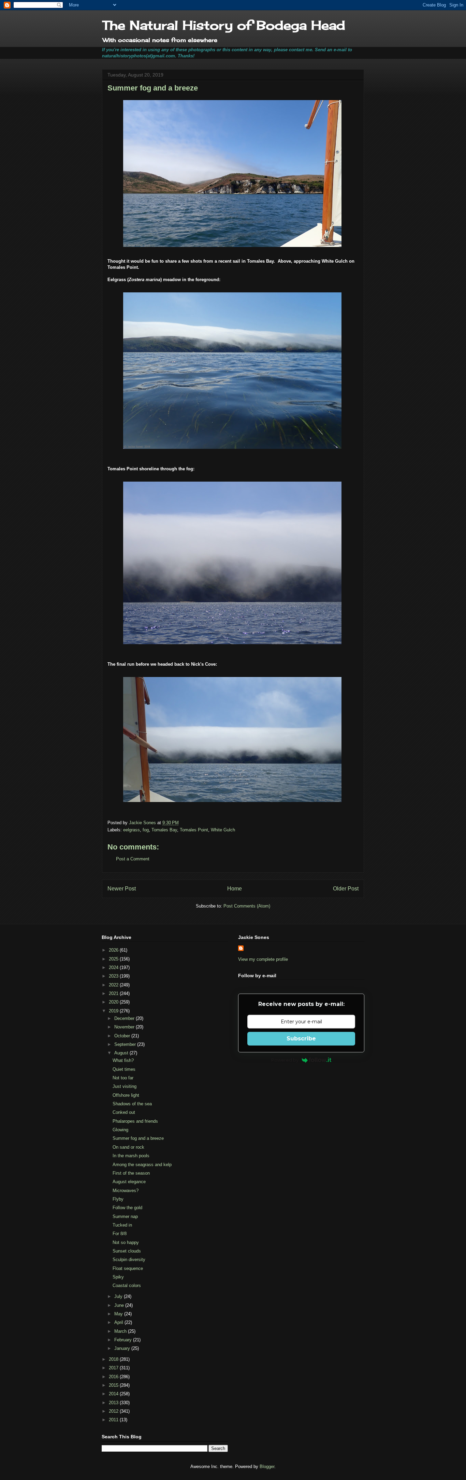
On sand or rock (128, 1147)
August (122, 1052)
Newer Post (121, 888)
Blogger (267, 1466)
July (119, 1296)
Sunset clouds (127, 1251)
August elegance (129, 1181)
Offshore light (126, 1095)
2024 (114, 967)
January (122, 1348)
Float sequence (128, 1268)
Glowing (120, 1129)
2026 (114, 950)
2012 (114, 1411)
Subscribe (301, 1038)
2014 (114, 1393)
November (125, 1026)
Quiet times (124, 1069)
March (121, 1331)
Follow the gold (127, 1207)
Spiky (118, 1277)
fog (146, 829)
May (119, 1313)
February (123, 1339)
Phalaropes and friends (135, 1121)
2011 (114, 1419)
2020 (114, 1002)
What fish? (123, 1060)
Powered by (284, 1060)
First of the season (131, 1173)
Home (234, 888)
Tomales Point (194, 829)
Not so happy (126, 1242)
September (125, 1044)
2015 (114, 1385)
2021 (114, 993)
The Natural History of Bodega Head (223, 25)
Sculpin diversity (129, 1259)
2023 (114, 976)
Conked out (124, 1112)
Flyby (118, 1199)
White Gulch (223, 829)
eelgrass (131, 829)
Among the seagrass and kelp (142, 1164)
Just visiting (124, 1086)
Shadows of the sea (132, 1103)
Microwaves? (126, 1190)
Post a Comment (132, 858)
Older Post (346, 888)
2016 (114, 1376)
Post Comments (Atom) (246, 906)
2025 (114, 959)
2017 (114, 1367)
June (119, 1305)
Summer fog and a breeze (138, 1138)
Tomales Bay (164, 829)
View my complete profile (263, 959)
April (119, 1322)
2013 (114, 1402)
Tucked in (122, 1225)
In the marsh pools (131, 1155)
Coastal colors (127, 1285)
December (125, 1018)
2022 (114, 984)
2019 (114, 1010)
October (122, 1035)
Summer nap (125, 1216)
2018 (114, 1359)
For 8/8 (120, 1233)
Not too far (123, 1077)
